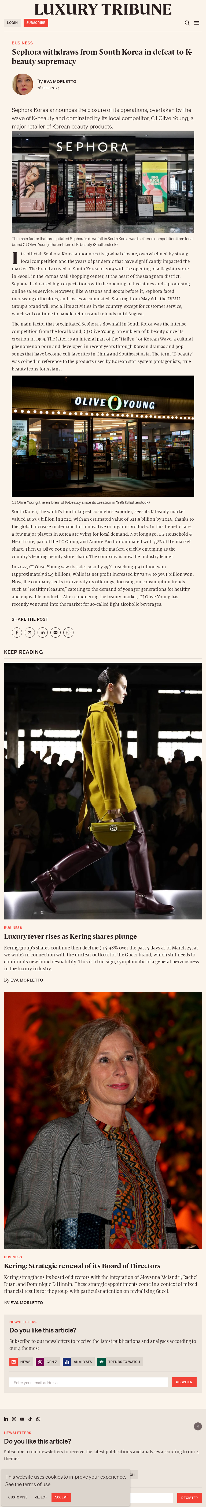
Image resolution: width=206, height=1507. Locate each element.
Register (189, 1497)
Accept (61, 1497)
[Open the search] (187, 23)
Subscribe (36, 22)
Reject (41, 1497)
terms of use (36, 1484)
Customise (17, 1497)
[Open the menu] (197, 23)
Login (12, 22)
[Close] (198, 1426)
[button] (103, 753)
